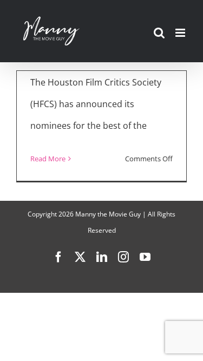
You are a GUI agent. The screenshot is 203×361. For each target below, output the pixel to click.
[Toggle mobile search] (159, 32)
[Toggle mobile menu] (181, 32)
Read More (48, 158)
